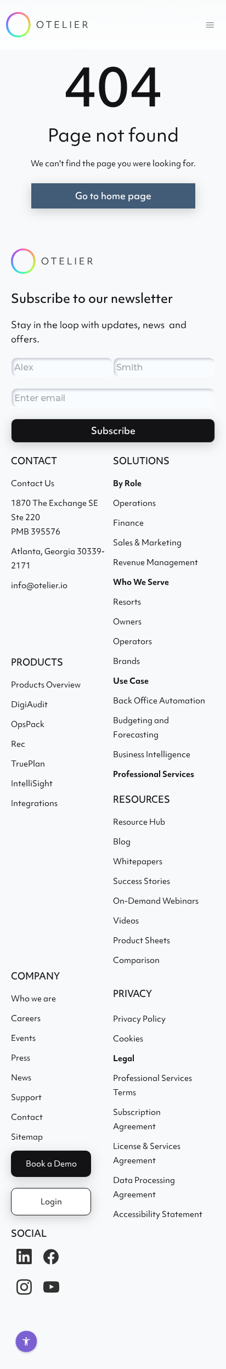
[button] (210, 25)
